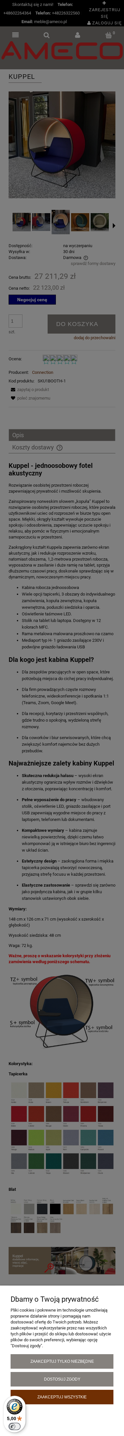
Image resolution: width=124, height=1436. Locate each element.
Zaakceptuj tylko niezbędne (62, 1361)
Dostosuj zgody (62, 1379)
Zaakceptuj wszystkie (62, 1397)
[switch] (15, 1426)
